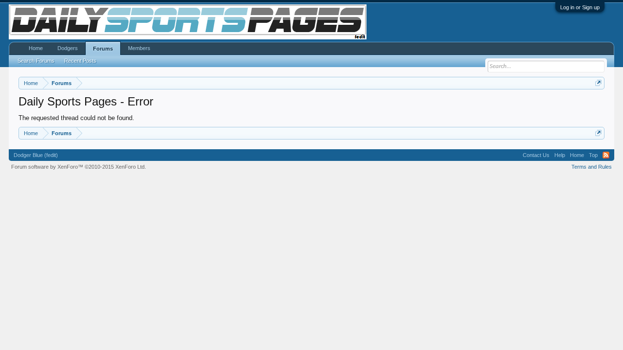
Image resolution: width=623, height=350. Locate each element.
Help (559, 155)
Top (593, 155)
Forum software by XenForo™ (78, 167)
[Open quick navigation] (598, 83)
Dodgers (67, 48)
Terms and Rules (591, 167)
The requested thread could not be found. (76, 118)
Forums (103, 49)
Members (139, 48)
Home (36, 48)
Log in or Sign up (580, 7)
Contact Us (536, 155)
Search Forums (36, 61)
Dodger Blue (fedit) (36, 155)
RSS (606, 155)
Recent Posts (80, 61)
